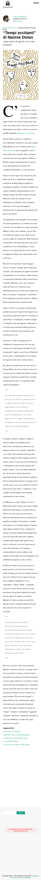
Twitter (20, 877)
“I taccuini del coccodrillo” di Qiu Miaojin (16, 744)
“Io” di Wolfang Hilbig (10, 741)
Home (5, 28)
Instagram (35, 876)
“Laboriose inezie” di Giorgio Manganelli (16, 735)
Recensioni (18, 21)
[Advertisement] (20, 770)
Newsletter (27, 877)
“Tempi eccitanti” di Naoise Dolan (19, 34)
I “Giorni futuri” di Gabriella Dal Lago (15, 738)
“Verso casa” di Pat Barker (12, 731)
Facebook (13, 877)
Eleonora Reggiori (19, 16)
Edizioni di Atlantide (26, 133)
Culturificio (7, 4)
